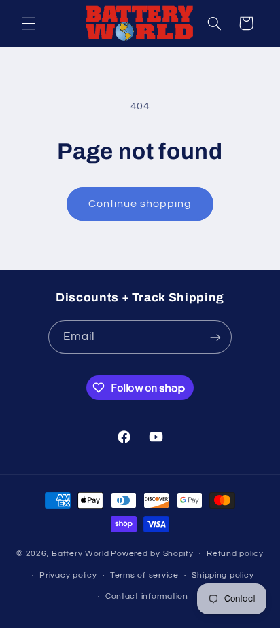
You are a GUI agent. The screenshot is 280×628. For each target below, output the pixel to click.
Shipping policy (222, 575)
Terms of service (144, 575)
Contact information (146, 596)
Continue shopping (140, 203)
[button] (28, 23)
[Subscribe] (215, 337)
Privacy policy (68, 575)
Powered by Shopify (152, 553)
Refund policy (235, 553)
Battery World (80, 553)
